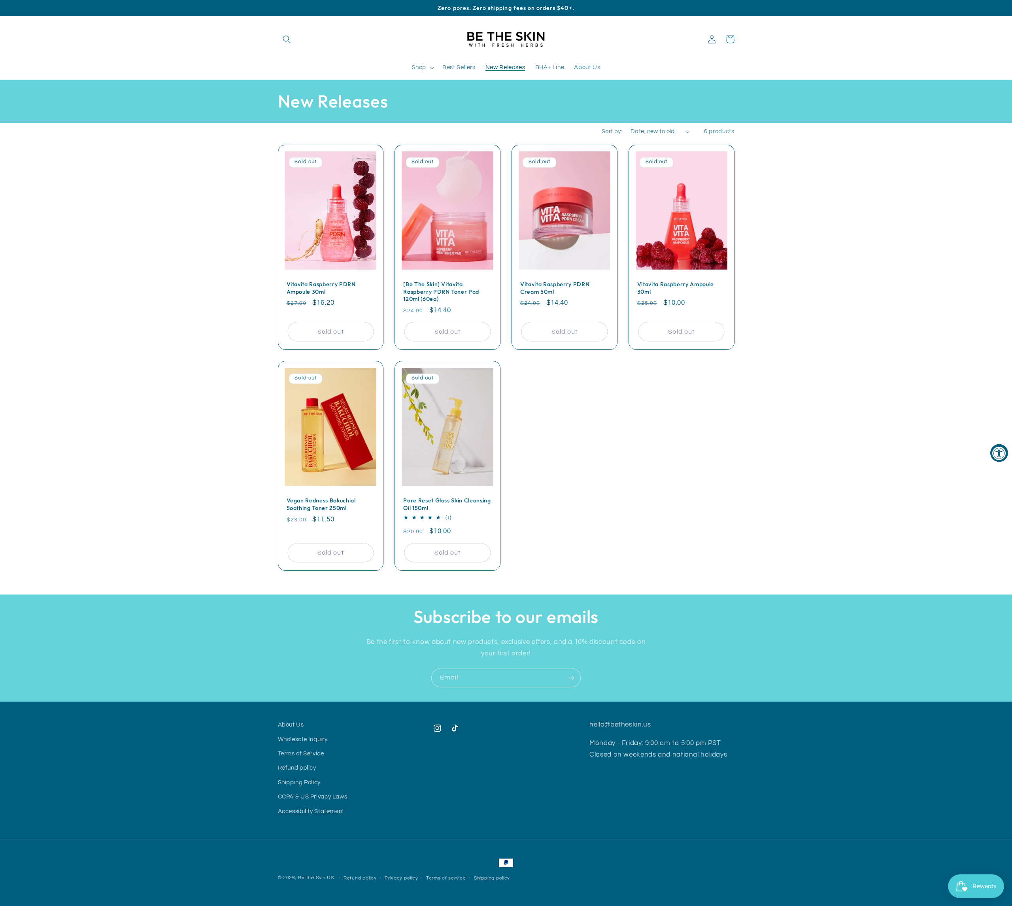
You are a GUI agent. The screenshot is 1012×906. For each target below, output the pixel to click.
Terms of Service (301, 754)
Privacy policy (401, 878)
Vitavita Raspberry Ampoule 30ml (675, 288)
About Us (291, 725)
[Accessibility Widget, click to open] (999, 453)
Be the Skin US (316, 878)
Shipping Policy (299, 782)
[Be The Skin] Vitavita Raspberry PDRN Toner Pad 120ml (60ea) (441, 291)
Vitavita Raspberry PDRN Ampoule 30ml (321, 288)
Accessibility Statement (311, 811)
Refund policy (297, 768)
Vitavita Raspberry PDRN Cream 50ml (554, 288)
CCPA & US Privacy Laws (312, 797)
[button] (287, 39)
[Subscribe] (571, 677)
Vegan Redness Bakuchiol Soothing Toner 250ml (321, 504)
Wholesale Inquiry (303, 739)
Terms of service (446, 878)
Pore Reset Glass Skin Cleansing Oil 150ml (447, 504)
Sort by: (612, 131)
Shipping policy (492, 878)
